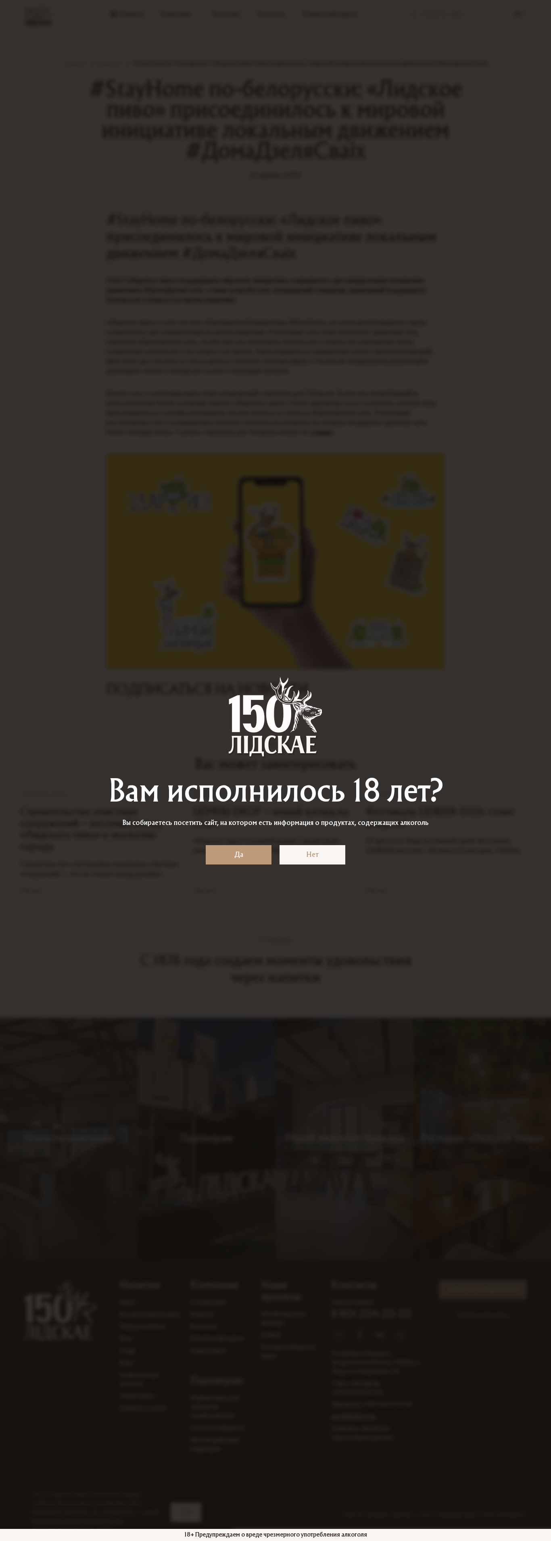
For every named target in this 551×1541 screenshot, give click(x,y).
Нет (312, 855)
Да (238, 855)
